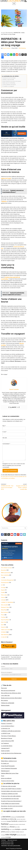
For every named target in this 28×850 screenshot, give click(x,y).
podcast (7, 831)
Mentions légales (5, 705)
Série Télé (3, 622)
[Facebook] (19, 407)
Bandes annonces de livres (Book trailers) (11, 698)
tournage (3, 834)
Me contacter (4, 700)
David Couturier (6, 48)
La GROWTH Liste (5, 733)
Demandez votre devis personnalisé (10, 845)
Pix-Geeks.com (5, 763)
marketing (5, 829)
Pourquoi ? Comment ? (6, 723)
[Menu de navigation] (14, 3)
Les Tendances (5, 743)
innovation (16, 824)
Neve (7, 848)
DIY (2, 585)
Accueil (3, 32)
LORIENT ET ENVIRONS (7, 602)
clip (15, 819)
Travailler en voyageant (8, 86)
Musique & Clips (5, 607)
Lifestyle (3, 600)
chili (8, 819)
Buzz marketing (5, 575)
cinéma (11, 819)
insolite (20, 824)
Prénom (3, 666)
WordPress (19, 848)
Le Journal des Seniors (6, 745)
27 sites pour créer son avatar (8, 786)
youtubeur (3, 837)
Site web (5, 437)
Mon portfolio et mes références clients (11, 693)
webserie (18, 834)
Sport (2, 624)
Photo (2, 614)
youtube (24, 834)
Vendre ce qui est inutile (8, 79)
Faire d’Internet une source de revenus (12, 81)
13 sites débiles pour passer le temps (10, 803)
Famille (3, 592)
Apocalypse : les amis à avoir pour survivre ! (12, 806)
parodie (24, 829)
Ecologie (3, 587)
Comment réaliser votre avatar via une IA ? (11, 791)
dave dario (23, 819)
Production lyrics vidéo (7, 842)
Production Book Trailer (7, 843)
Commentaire (6, 443)
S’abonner (14, 679)
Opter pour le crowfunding (9, 82)
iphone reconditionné (6, 778)
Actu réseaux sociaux (6, 567)
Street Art (3, 627)
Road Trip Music (5, 619)
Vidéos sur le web (5, 629)
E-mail (4, 431)
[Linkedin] (11, 407)
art (1, 816)
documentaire (3, 821)
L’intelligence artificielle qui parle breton (11, 731)
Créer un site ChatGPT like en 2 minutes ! (11, 788)
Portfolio (3, 617)
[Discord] (21, 534)
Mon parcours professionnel (8, 690)
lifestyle (12, 827)
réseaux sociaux (15, 831)
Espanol (3, 590)
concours (18, 819)
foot (25, 821)
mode (13, 829)
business (18, 817)
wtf (21, 834)
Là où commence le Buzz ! (7, 726)
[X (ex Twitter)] (8, 534)
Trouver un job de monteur (7, 780)
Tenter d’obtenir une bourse (9, 84)
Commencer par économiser (9, 78)
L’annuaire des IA (5, 748)
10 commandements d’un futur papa (10, 798)
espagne (9, 821)
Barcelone (3, 570)
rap (10, 831)
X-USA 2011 (4, 637)
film (23, 821)
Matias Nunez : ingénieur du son (9, 761)
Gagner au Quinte (5, 750)
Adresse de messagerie (7, 672)
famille (20, 821)
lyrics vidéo (17, 826)
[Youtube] (13, 407)
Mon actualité (4, 605)
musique (17, 829)
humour (5, 824)
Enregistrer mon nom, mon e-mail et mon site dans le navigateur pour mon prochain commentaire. (14, 465)
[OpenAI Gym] (24, 534)
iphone (8, 826)
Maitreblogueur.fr (5, 771)
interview (3, 827)
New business (4, 612)
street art (22, 831)
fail (18, 821)
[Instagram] (9, 407)
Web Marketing (9, 32)
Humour (3, 597)
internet (23, 824)
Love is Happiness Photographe (9, 768)
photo (3, 832)
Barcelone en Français (6, 738)
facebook (14, 821)
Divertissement (5, 582)
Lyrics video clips (5, 695)
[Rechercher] (25, 528)
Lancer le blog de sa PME (7, 741)
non (21, 829)
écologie (8, 837)
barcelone (6, 817)
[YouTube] (12, 534)
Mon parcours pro (12, 840)
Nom (4, 425)
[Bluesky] (15, 407)
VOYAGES (3, 632)
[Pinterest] (18, 534)
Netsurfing (3, 609)
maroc (10, 829)
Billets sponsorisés (5, 572)
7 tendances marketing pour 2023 (9, 793)
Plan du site (4, 688)
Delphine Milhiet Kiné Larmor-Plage (9, 773)
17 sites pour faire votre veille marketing (11, 796)
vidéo (7, 835)
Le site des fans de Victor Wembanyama (11, 753)
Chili (2, 577)
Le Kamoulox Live (5, 728)
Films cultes (4, 595)
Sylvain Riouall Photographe (8, 766)
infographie (11, 824)
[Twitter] (17, 407)
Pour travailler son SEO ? (7, 808)
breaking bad (13, 816)
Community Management (7, 580)
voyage (13, 834)
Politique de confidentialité (7, 703)
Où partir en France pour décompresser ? (11, 801)
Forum (2, 776)
